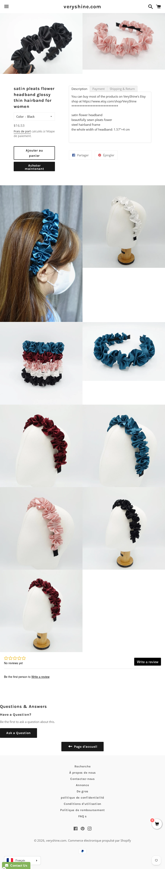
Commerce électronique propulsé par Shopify (99, 840)
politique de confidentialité (82, 797)
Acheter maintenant (34, 167)
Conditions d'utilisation (82, 804)
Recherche (82, 766)
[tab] (79, 89)
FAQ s (82, 816)
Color (20, 116)
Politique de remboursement (82, 810)
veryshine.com (82, 6)
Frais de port (22, 131)
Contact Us (17, 865)
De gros (82, 791)
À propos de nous (82, 772)
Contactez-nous (82, 779)
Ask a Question (18, 733)
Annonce (82, 785)
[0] (157, 824)
